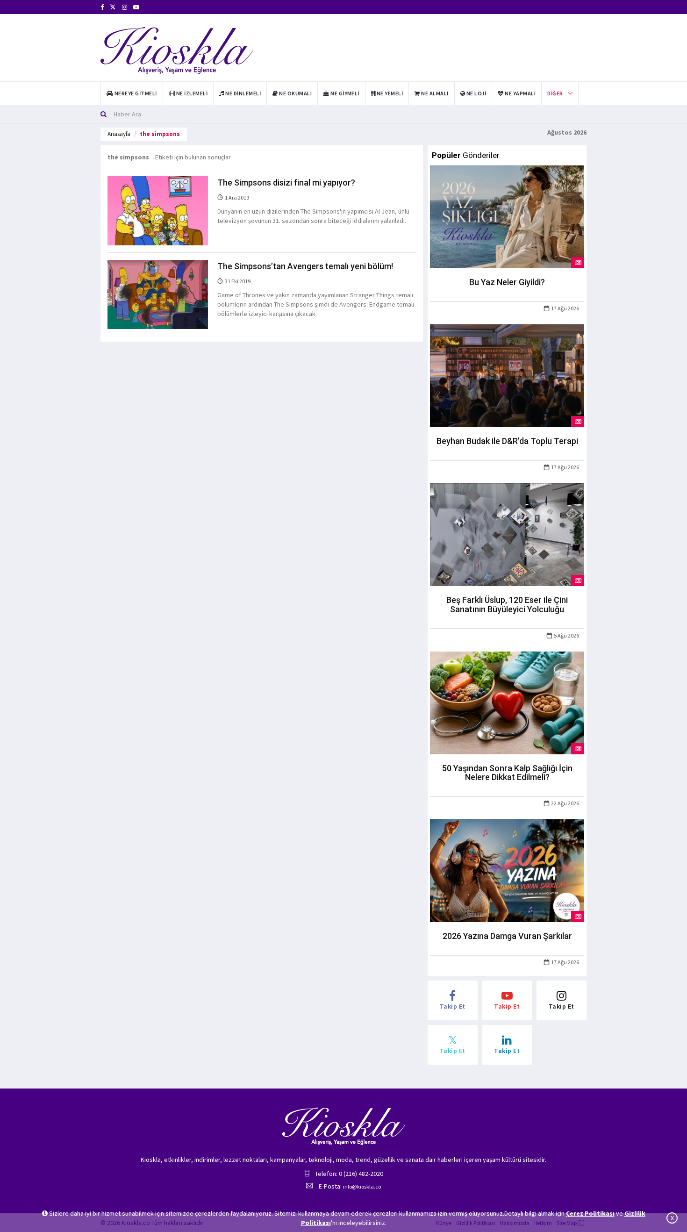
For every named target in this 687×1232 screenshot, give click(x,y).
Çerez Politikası (590, 1213)
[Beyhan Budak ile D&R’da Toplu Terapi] (507, 375)
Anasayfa (118, 134)
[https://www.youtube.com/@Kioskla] (136, 7)
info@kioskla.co (362, 1186)
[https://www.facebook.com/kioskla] (102, 7)
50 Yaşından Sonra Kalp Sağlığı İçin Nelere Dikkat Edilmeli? (507, 772)
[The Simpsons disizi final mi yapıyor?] (157, 210)
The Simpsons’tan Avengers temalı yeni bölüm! (305, 266)
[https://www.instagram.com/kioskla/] (124, 7)
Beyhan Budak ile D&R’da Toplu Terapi (507, 441)
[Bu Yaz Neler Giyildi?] (507, 216)
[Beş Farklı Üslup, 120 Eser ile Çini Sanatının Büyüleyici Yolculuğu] (507, 534)
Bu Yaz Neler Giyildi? (507, 282)
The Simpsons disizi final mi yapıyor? (286, 182)
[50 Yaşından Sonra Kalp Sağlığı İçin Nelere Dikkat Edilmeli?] (507, 702)
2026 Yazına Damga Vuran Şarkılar (507, 936)
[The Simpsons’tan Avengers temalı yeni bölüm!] (157, 294)
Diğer (555, 93)
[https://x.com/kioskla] (113, 7)
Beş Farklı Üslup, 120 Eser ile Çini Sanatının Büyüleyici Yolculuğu (507, 604)
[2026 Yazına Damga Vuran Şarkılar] (507, 870)
